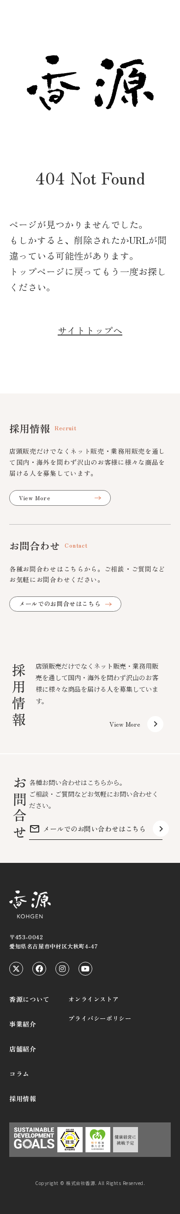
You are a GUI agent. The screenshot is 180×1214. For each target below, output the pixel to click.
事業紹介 (22, 1024)
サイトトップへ (90, 330)
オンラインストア (93, 998)
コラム (19, 1073)
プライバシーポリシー (100, 1018)
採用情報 (22, 1098)
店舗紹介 (22, 1048)
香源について (29, 999)
